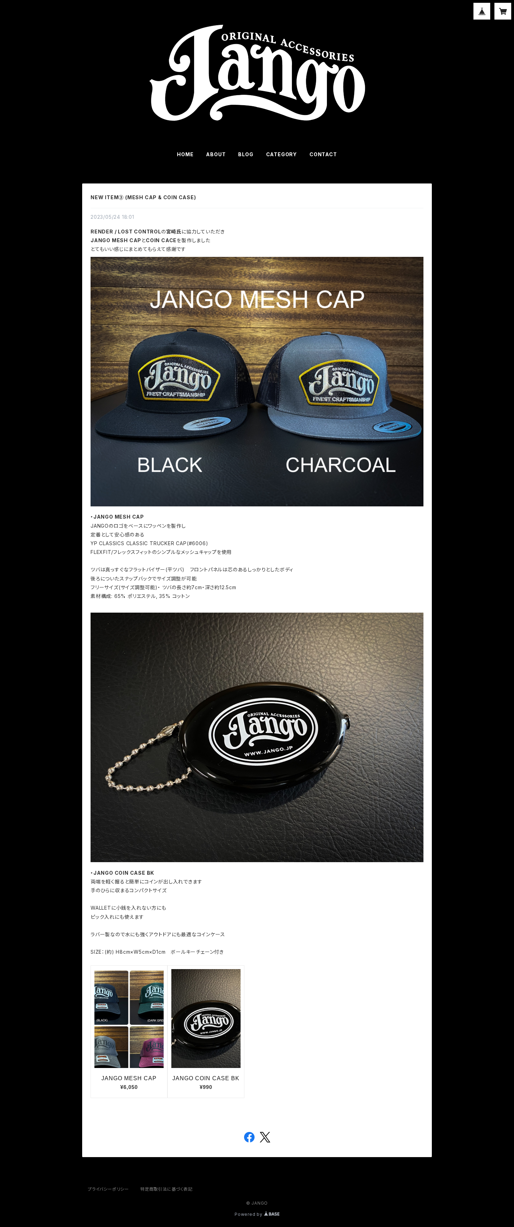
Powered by (249, 1214)
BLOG (245, 154)
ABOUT (216, 154)
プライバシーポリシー (108, 1189)
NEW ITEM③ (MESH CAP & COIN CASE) (143, 197)
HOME (185, 154)
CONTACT (323, 154)
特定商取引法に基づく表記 (166, 1189)
